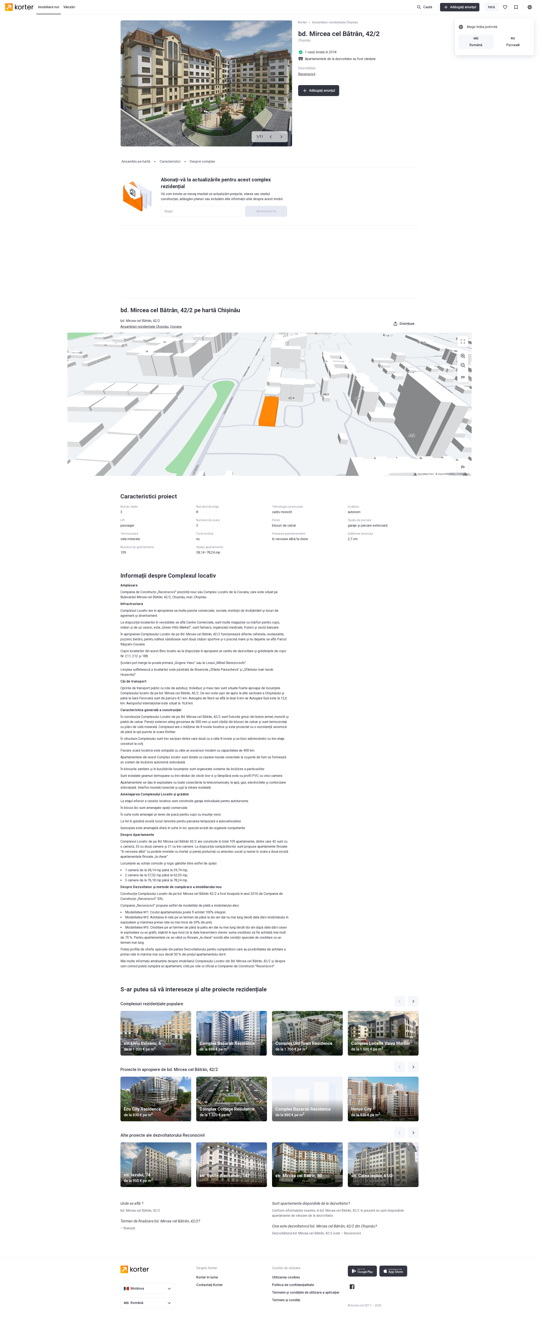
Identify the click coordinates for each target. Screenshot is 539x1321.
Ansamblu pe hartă (135, 161)
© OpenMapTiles (424, 474)
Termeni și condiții (286, 1300)
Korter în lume (207, 1277)
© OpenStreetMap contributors (452, 474)
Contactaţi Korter (209, 1285)
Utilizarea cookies (286, 1277)
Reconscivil (306, 74)
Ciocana (175, 327)
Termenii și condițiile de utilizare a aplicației (305, 1292)
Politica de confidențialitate (293, 1285)
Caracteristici (170, 161)
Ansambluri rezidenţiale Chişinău (335, 22)
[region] (269, 404)
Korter (302, 22)
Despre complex (202, 161)
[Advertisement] (269, 261)
